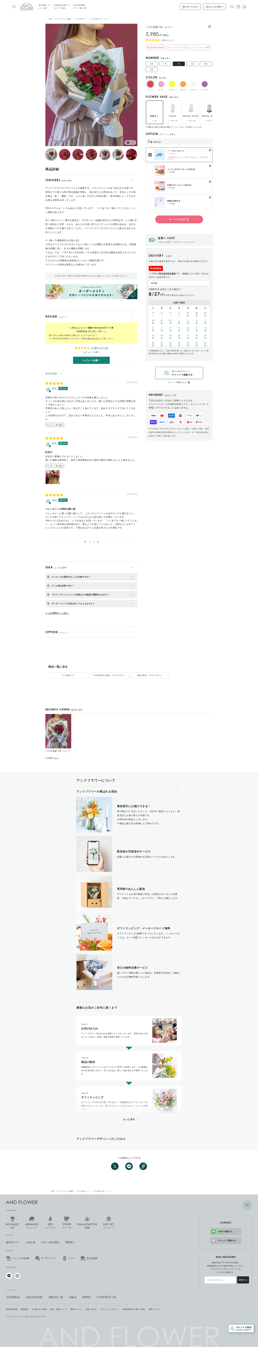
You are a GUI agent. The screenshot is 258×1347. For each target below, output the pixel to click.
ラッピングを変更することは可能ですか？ (71, 577)
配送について (76, 1309)
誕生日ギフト (13, 1242)
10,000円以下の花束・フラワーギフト (109, 675)
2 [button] (90, 542)
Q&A (72, 1297)
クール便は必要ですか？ (63, 585)
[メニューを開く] (14, 7)
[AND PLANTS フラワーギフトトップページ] (26, 6)
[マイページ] (238, 6)
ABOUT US (56, 1297)
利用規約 (24, 1309)
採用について (154, 1309)
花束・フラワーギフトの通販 (60, 19)
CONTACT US (106, 1297)
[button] (94, 542)
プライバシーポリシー (109, 1309)
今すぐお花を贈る (50, 1242)
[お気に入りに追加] (210, 27)
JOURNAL (13, 1297)
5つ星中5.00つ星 (99, 348)
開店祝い (70, 1242)
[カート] (244, 6)
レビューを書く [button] (91, 360)
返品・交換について (58, 1309)
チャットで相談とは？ (177, 382)
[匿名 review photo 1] (52, 477)
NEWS (86, 1297)
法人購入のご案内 (39, 1309)
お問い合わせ (91, 1309)
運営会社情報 (11, 1309)
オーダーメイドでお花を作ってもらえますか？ (73, 603)
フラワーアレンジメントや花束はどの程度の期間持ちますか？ (80, 594)
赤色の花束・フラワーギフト (149, 675)
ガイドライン (93, 338)
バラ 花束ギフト (80, 19)
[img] (54, 383)
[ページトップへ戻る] (225, 1205)
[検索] (232, 6)
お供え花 (30, 1242)
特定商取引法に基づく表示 (134, 1309)
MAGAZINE (34, 1297)
